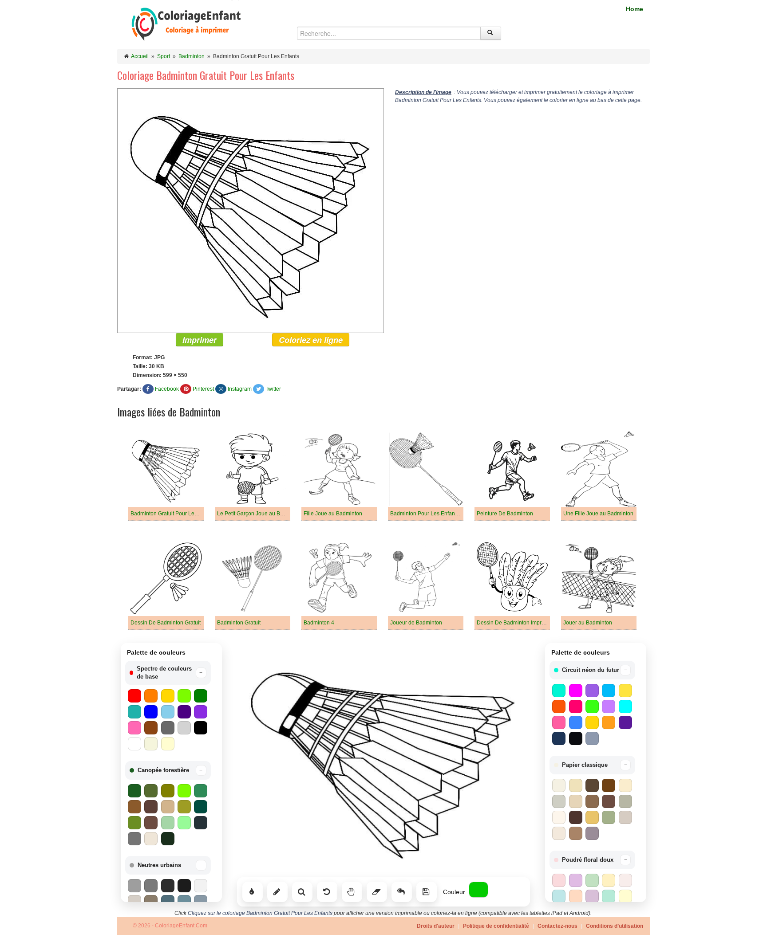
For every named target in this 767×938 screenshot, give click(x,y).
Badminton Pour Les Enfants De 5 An (434, 513)
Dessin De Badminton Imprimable (517, 623)
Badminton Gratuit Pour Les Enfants (173, 513)
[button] (168, 673)
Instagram (240, 389)
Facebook (167, 389)
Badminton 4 (319, 623)
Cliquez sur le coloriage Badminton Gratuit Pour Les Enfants (260, 913)
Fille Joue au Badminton (333, 513)
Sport (163, 56)
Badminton (191, 56)
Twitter (273, 389)
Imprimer (199, 339)
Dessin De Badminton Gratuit (165, 623)
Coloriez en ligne (311, 339)
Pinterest (203, 389)
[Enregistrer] (426, 892)
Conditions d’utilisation (614, 926)
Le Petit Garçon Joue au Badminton (260, 513)
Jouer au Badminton (587, 623)
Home (634, 8)
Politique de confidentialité (496, 926)
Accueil (140, 56)
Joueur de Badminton (416, 623)
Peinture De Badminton (505, 513)
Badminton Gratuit (239, 623)
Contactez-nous (557, 926)
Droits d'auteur (436, 926)
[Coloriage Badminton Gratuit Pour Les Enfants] (250, 210)
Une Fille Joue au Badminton (598, 513)
